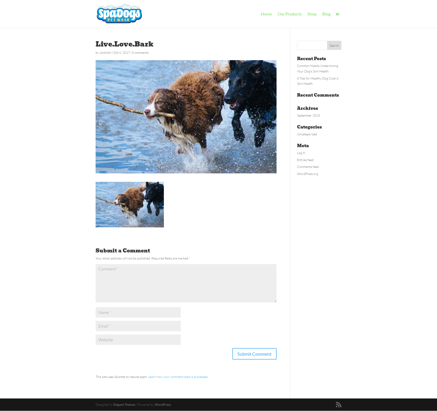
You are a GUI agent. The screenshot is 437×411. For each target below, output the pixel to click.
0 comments (140, 52)
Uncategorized (307, 134)
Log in (301, 153)
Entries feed (305, 160)
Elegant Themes (124, 404)
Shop (312, 14)
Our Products (290, 14)
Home (266, 14)
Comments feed (308, 167)
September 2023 (308, 115)
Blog (326, 14)
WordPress (163, 404)
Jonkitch (105, 52)
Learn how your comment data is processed (178, 377)
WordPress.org (307, 174)
